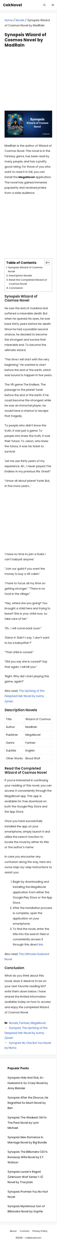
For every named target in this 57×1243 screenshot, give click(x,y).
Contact (24, 1231)
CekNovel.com (33, 1237)
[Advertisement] (28, 76)
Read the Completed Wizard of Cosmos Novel (28, 282)
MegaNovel (38, 1023)
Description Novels (20, 275)
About (13, 1231)
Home (9, 20)
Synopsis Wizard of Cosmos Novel (25, 269)
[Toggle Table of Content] (45, 262)
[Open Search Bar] (44, 5)
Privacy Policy (40, 1231)
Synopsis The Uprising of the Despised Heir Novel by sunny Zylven (26, 1033)
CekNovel (12, 5)
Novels (20, 20)
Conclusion (16, 288)
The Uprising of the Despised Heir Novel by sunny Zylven (24, 696)
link (41, 944)
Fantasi (24, 1023)
